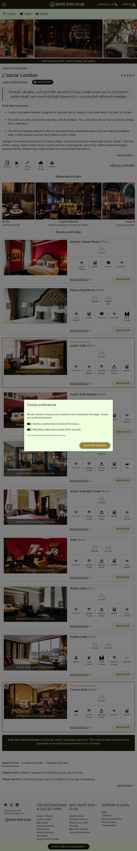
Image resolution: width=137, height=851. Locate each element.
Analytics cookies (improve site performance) (55, 423)
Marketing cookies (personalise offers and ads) (56, 429)
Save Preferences (94, 445)
